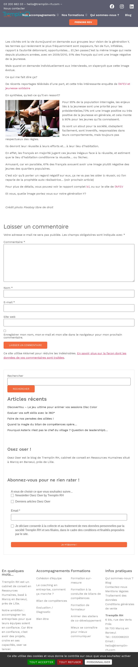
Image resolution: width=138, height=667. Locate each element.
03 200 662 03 (13, 4)
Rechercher (15, 375)
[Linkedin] (131, 6)
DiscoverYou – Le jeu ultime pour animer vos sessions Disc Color (52, 407)
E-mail (9, 302)
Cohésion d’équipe (49, 578)
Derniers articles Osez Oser (32, 501)
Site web (9, 316)
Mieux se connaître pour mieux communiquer (84, 632)
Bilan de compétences (51, 600)
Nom (8, 287)
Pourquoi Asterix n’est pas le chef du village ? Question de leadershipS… (57, 430)
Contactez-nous (116, 587)
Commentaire (14, 242)
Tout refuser (70, 662)
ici (87, 186)
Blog (128, 15)
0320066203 (120, 637)
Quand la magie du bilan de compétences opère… (42, 424)
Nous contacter (14, 8)
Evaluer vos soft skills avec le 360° (31, 413)
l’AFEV (119, 186)
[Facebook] (111, 6)
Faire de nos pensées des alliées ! (30, 418)
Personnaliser (98, 662)
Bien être (42, 619)
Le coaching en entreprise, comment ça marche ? (51, 589)
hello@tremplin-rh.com (43, 4)
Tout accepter (41, 662)
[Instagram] (121, 6)
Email (15, 510)
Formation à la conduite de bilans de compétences (86, 594)
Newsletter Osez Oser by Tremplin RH (39, 495)
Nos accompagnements (39, 15)
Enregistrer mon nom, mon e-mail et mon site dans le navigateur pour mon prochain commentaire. (63, 336)
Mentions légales (116, 591)
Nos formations (73, 15)
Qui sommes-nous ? (104, 15)
